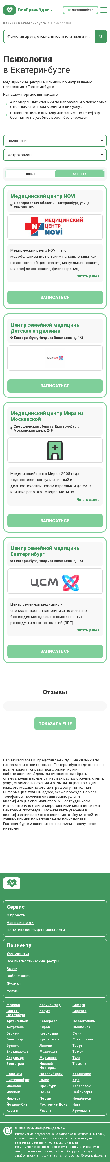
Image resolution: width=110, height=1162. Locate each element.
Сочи (76, 1033)
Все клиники (18, 953)
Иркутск (13, 1098)
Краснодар (48, 1033)
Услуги (13, 991)
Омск (44, 1080)
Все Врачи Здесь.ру (11, 883)
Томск (77, 1052)
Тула (76, 1058)
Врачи (31, 174)
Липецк (45, 1046)
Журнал (14, 983)
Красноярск (49, 1039)
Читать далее (88, 276)
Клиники (79, 174)
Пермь (45, 1098)
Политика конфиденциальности (36, 930)
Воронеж (14, 1074)
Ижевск (13, 1092)
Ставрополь (82, 1039)
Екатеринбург (17, 1080)
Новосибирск (51, 1074)
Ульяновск (81, 1074)
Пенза (44, 1092)
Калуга (44, 1011)
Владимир (15, 1058)
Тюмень (79, 1064)
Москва (13, 1005)
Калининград (50, 1005)
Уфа (75, 1080)
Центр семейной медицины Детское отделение (45, 328)
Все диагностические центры (33, 961)
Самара (78, 1005)
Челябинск (81, 1098)
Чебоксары (82, 1092)
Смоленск (81, 1027)
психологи (17, 140)
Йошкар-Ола (16, 1104)
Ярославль (81, 1111)
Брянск (12, 1046)
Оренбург (47, 1086)
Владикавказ (17, 1052)
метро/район (20, 154)
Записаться (55, 297)
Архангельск (17, 1021)
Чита (76, 1104)
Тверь (77, 1046)
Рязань (45, 1111)
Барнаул (13, 1033)
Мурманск (48, 1058)
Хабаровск (81, 1086)
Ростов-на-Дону (53, 1104)
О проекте (16, 915)
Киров (44, 1027)
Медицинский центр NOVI (43, 196)
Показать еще (55, 723)
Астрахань (15, 1027)
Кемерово (48, 1021)
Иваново (13, 1086)
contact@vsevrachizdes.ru (88, 1155)
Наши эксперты (20, 922)
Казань (12, 1111)
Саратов (79, 1011)
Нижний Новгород (48, 1066)
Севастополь (83, 1021)
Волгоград (15, 1064)
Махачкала (48, 1052)
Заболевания (18, 976)
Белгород (14, 1039)
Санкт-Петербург (15, 1013)
